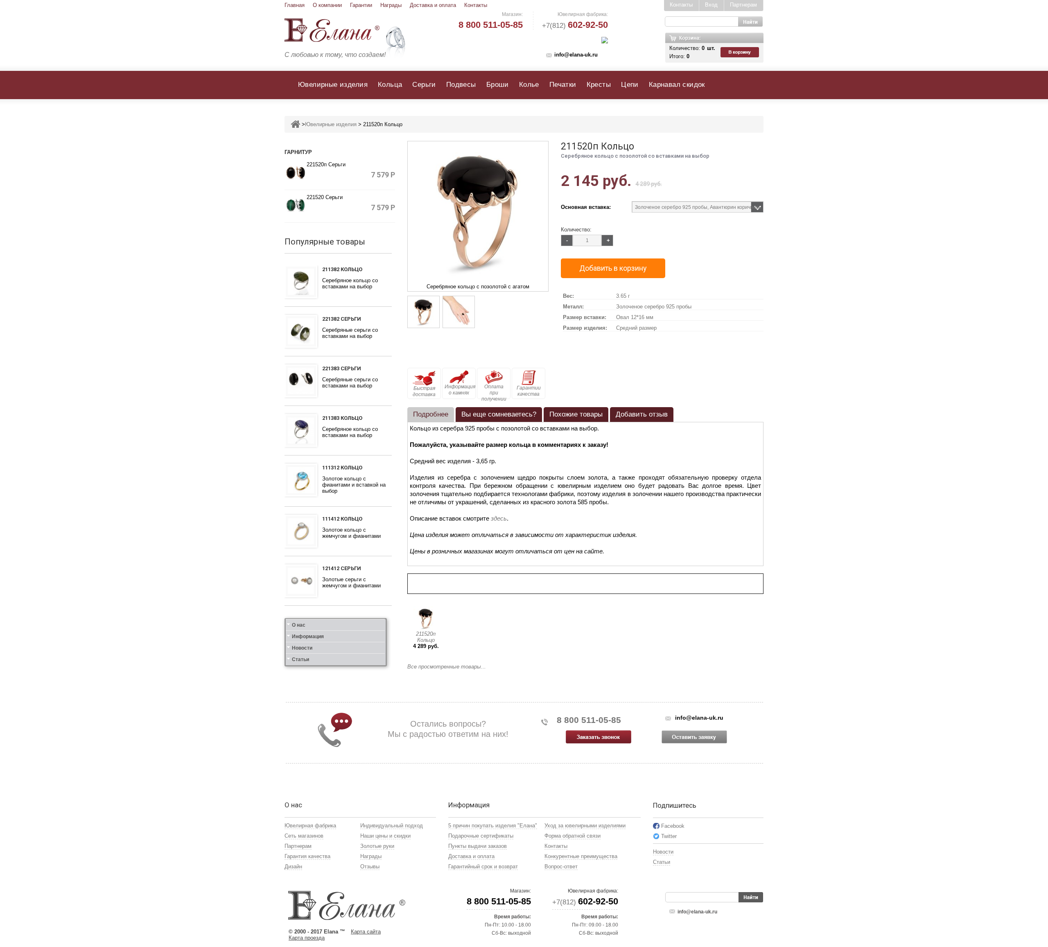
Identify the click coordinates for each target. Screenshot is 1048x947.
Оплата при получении (493, 391)
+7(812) (575, 25)
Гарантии (361, 5)
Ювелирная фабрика (310, 825)
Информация (308, 636)
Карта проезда (307, 938)
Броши (497, 84)
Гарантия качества (307, 856)
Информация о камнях (460, 390)
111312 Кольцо (342, 467)
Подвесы (461, 84)
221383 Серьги (341, 368)
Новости (302, 648)
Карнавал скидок (677, 84)
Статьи (300, 659)
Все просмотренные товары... (446, 667)
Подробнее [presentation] (430, 414)
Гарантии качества (529, 391)
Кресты (599, 84)
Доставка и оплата (433, 5)
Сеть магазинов (304, 836)
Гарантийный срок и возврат (483, 866)
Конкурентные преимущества (580, 856)
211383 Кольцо (342, 418)
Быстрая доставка (424, 391)
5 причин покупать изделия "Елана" (492, 825)
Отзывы (369, 866)
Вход (711, 5)
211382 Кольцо (342, 269)
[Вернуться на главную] (295, 124)
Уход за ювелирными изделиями (585, 825)
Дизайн (293, 866)
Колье (529, 84)
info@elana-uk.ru (576, 55)
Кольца (390, 84)
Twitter (669, 836)
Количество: (576, 230)
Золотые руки (377, 846)
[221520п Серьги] (296, 172)
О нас (298, 625)
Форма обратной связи (572, 836)
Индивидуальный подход (391, 825)
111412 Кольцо (342, 519)
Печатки (562, 84)
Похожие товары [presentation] (576, 414)
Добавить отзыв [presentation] (642, 414)
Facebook (672, 826)
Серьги (424, 84)
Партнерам (743, 5)
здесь (499, 518)
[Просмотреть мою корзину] (740, 52)
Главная (295, 5)
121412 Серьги (341, 568)
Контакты (475, 5)
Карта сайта (366, 932)
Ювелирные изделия (333, 84)
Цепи (630, 84)
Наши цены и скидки (385, 836)
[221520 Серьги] (296, 205)
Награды (391, 5)
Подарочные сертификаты (480, 836)
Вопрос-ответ (561, 866)
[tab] (430, 414)
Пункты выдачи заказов (477, 846)
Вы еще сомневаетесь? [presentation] (498, 414)
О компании (327, 5)
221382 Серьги (341, 319)
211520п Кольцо (426, 637)
